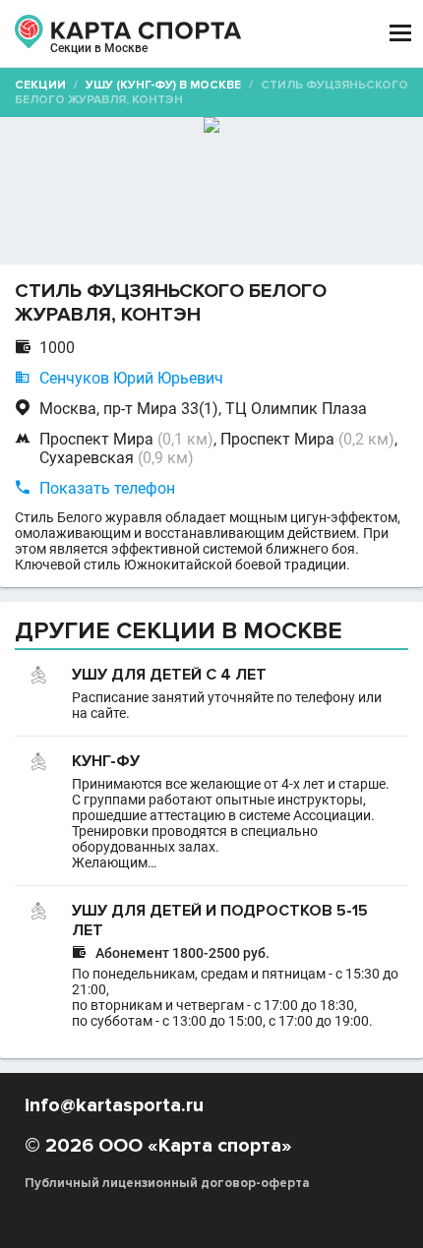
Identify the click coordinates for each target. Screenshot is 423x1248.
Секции (40, 85)
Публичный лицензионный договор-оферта (167, 1183)
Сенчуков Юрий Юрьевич (131, 378)
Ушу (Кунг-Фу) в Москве (163, 85)
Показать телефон (107, 488)
